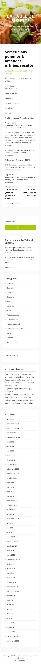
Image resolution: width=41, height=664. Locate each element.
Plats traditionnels (14, 324)
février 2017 (11, 627)
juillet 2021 (11, 523)
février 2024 (11, 460)
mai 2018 (10, 573)
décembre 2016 (13, 636)
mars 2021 (11, 537)
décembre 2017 (13, 586)
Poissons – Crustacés (15, 328)
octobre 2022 (12, 505)
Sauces (9, 333)
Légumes (10, 306)
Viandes (10, 338)
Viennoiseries (12, 342)
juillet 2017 (11, 605)
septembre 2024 (13, 437)
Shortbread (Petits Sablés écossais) (29, 191)
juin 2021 (10, 528)
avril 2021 (10, 532)
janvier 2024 (11, 464)
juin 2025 (10, 419)
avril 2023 (10, 492)
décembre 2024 (13, 424)
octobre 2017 (12, 595)
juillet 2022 (11, 510)
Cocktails (10, 288)
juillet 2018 (11, 568)
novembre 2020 (13, 541)
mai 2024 (10, 451)
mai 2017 (10, 614)
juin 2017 (10, 609)
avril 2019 (10, 564)
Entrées (10, 301)
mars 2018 (11, 577)
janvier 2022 (11, 514)
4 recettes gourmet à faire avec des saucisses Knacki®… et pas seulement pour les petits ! (19, 383)
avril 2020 (10, 550)
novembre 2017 (13, 591)
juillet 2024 (11, 442)
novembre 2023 (13, 473)
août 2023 (11, 482)
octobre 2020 (12, 546)
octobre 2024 (12, 433)
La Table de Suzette (20, 18)
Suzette (11, 71)
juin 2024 (10, 446)
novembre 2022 (13, 501)
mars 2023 (11, 496)
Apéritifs (10, 283)
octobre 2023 (12, 478)
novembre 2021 (13, 519)
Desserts (8, 73)
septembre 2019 (13, 559)
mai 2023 (10, 487)
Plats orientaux (12, 319)
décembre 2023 (13, 469)
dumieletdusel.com (12, 355)
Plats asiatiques (13, 315)
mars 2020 (11, 555)
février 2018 (11, 582)
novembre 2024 (13, 428)
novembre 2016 (13, 641)
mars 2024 (11, 455)
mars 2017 (11, 623)
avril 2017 (10, 618)
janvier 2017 (11, 632)
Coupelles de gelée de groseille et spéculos (11, 193)
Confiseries (11, 292)
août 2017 (11, 600)
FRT (27, 660)
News (9, 310)
